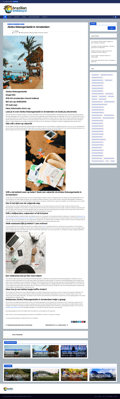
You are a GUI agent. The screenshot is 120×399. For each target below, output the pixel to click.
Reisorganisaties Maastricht (97, 150)
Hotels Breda (94, 96)
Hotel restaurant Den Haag (97, 85)
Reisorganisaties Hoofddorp (97, 144)
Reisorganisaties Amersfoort (97, 107)
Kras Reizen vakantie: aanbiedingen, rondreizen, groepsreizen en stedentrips (44, 376)
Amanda (16, 31)
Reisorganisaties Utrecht (109, 158)
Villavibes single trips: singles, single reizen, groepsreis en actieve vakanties (73, 376)
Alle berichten (10, 396)
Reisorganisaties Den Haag (97, 120)
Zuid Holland (74, 351)
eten (44, 226)
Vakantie (16, 17)
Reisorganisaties (102, 99)
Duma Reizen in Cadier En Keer (45, 353)
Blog (10, 17)
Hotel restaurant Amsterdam (97, 82)
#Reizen (46, 32)
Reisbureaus (94, 99)
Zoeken (111, 28)
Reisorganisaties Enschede (97, 131)
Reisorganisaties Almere (109, 101)
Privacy (29, 396)
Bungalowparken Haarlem (97, 77)
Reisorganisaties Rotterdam (97, 155)
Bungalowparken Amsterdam (106, 74)
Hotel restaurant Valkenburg (97, 93)
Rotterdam (64, 351)
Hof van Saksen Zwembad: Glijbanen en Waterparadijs (101, 376)
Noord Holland (16, 24)
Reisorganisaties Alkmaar (97, 101)
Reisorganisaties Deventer (97, 123)
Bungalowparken (95, 74)
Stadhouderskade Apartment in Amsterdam (19, 325)
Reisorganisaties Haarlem (97, 136)
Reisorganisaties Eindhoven (97, 128)
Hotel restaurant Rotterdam (97, 90)
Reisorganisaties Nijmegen (97, 152)
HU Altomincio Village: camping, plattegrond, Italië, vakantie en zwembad (17, 376)
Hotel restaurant (34, 17)
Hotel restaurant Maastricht (97, 88)
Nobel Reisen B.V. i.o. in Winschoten (56, 325)
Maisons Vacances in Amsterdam (12, 352)
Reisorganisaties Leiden (97, 147)
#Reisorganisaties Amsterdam (36, 32)
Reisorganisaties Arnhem (97, 115)
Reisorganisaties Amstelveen (98, 109)
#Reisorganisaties (25, 32)
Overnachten (111, 96)
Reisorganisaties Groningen (97, 134)
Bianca (8, 378)
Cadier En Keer (36, 351)
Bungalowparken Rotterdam (97, 80)
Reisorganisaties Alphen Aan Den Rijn (99, 104)
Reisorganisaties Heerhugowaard (98, 139)
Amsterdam (10, 24)
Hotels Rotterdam (102, 96)
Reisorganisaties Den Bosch (108, 117)
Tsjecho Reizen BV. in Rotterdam (74, 353)
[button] (113, 17)
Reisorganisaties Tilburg (97, 158)
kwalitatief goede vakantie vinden (13, 307)
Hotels (24, 17)
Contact (44, 17)
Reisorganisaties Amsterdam (98, 112)
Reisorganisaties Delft (96, 117)
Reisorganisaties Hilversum (97, 142)
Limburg (42, 351)
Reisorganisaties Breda (109, 115)
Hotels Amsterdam (109, 93)
